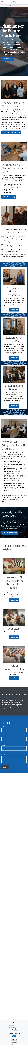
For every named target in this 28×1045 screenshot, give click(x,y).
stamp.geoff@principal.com (14, 1033)
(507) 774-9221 (15, 1025)
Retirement (14, 1042)
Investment (14, 1044)
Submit (5, 767)
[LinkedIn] (15, 1036)
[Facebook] (13, 1036)
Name (3, 726)
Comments (4, 754)
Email (3, 736)
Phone (3, 745)
